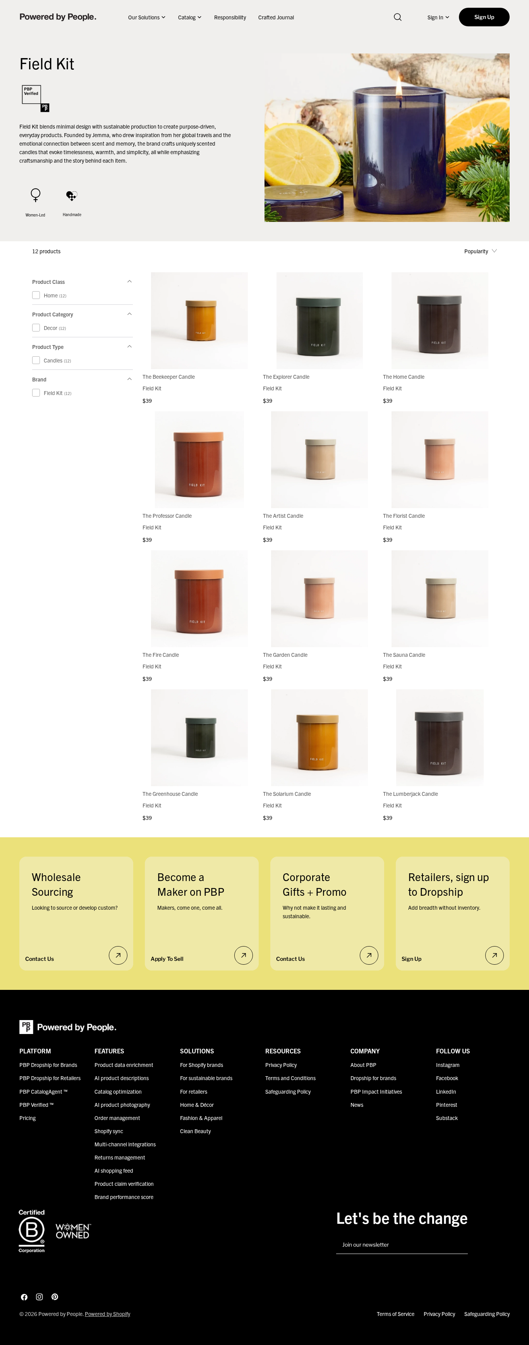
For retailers (193, 1090)
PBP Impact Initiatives (376, 1090)
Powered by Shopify (107, 1313)
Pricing (27, 1117)
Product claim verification (124, 1183)
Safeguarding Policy (288, 1090)
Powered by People (60, 1313)
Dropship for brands (373, 1077)
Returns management (119, 1156)
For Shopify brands (201, 1064)
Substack (447, 1117)
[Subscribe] (459, 1245)
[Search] (397, 17)
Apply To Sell (167, 958)
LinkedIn (446, 1090)
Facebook (447, 1077)
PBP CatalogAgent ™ (43, 1090)
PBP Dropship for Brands (48, 1064)
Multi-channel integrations (125, 1143)
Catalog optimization (118, 1090)
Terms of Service (395, 1313)
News (356, 1104)
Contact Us (39, 958)
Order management (117, 1117)
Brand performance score (123, 1196)
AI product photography (122, 1104)
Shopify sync (108, 1130)
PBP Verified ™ (36, 1104)
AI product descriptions (121, 1077)
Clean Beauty (195, 1130)
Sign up (411, 958)
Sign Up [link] (484, 17)
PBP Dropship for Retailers (50, 1077)
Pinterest (446, 1104)
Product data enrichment (123, 1064)
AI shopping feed (113, 1169)
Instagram (448, 1064)
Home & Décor (197, 1104)
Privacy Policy (281, 1064)
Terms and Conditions (290, 1077)
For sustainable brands (206, 1077)
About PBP (363, 1064)
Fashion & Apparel (201, 1117)
